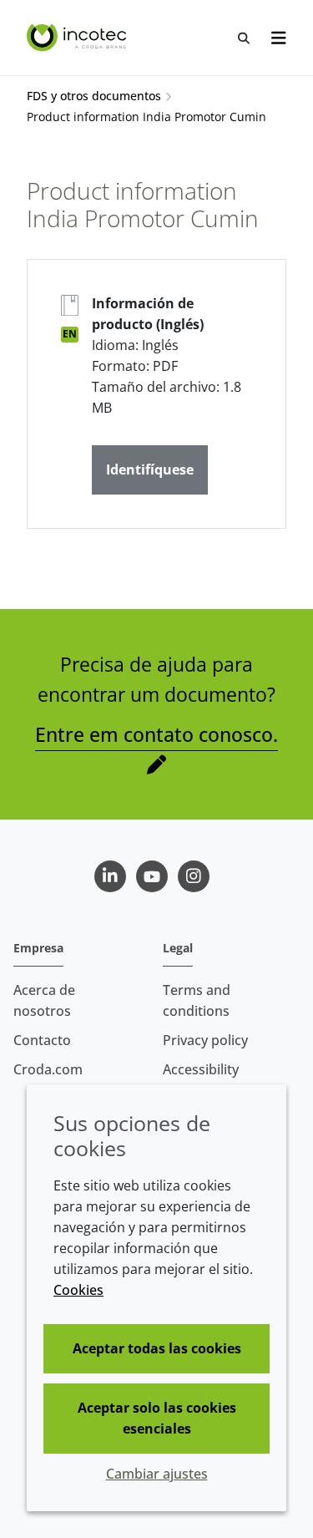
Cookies (78, 1290)
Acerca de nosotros (44, 1000)
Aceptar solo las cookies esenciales (157, 1418)
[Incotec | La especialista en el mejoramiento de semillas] (78, 37)
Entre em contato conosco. (156, 734)
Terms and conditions (196, 1000)
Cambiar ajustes (157, 1473)
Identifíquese (150, 469)
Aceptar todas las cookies (157, 1348)
